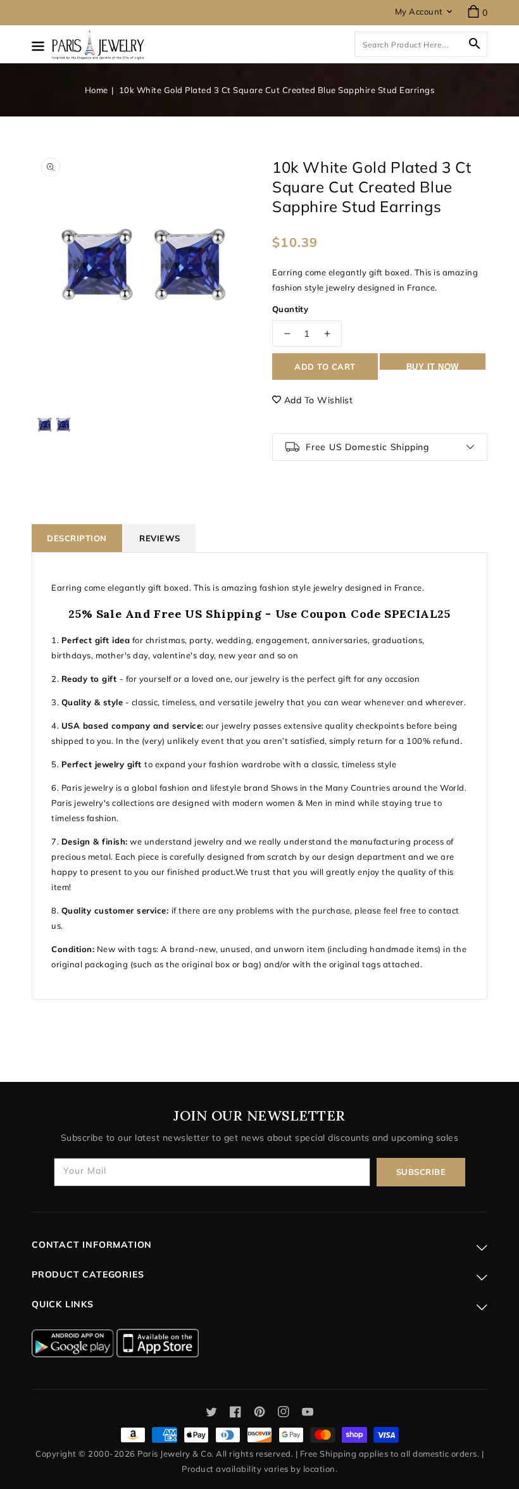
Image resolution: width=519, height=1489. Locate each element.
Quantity (290, 309)
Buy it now (432, 366)
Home (96, 90)
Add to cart (325, 366)
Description (77, 538)
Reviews (159, 538)
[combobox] (420, 44)
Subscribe (421, 1172)
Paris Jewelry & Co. (175, 1453)
